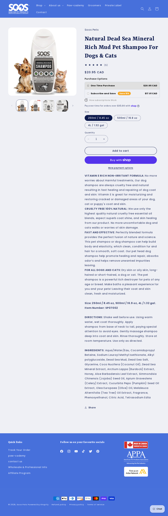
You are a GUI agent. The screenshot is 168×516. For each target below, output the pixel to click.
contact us (15, 461)
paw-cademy (17, 455)
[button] (40, 5)
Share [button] (92, 407)
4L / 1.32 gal (96, 125)
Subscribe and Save (103, 93)
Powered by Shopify (38, 504)
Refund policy (59, 504)
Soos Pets (22, 504)
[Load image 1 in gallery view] (22, 105)
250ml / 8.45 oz (98, 118)
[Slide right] (72, 105)
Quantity (90, 132)
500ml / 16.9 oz (127, 118)
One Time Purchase (103, 85)
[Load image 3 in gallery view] (49, 105)
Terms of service (95, 504)
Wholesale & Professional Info (27, 467)
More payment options (120, 167)
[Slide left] (11, 105)
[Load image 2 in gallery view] (35, 105)
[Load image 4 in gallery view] (62, 105)
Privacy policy (76, 504)
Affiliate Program (19, 473)
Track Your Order (19, 450)
